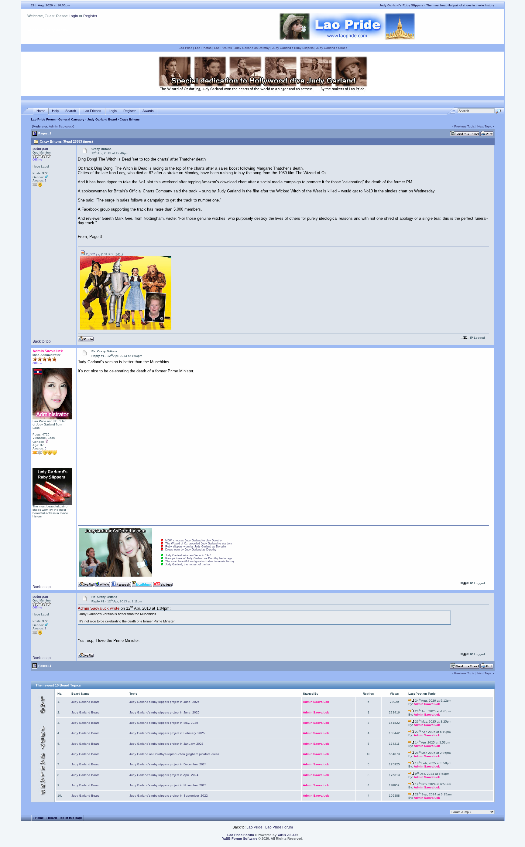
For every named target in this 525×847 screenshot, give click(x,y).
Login (73, 16)
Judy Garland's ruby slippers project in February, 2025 (167, 733)
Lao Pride (185, 47)
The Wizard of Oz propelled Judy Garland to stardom (198, 543)
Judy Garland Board (102, 119)
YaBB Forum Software (239, 838)
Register (90, 16)
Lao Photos (203, 47)
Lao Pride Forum (43, 119)
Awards (148, 111)
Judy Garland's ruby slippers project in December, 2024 (168, 764)
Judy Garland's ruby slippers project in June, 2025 (164, 712)
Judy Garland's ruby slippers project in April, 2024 (163, 775)
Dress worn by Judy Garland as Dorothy (190, 549)
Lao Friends (92, 111)
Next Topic (484, 126)
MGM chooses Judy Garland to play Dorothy (193, 540)
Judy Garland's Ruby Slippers (293, 47)
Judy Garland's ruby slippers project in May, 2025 (163, 722)
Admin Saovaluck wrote (98, 608)
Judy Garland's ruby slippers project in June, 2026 (164, 701)
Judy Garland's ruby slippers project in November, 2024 (168, 785)
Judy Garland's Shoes (331, 47)
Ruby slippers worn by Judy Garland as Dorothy (195, 546)
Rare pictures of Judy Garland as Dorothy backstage (198, 558)
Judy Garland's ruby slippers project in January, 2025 (166, 743)
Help (55, 111)
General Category (71, 119)
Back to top (42, 341)
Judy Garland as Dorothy (252, 47)
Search (70, 111)
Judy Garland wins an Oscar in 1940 (188, 555)
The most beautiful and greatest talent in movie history (200, 561)
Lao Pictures (223, 47)
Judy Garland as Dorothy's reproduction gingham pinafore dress (174, 754)
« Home (38, 817)
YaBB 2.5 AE (287, 835)
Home (40, 111)
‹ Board (51, 817)
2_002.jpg (92, 254)
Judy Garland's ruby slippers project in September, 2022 (168, 795)
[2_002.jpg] (125, 328)
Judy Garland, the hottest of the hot (188, 564)
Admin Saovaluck (61, 126)
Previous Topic (464, 126)
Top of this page (71, 817)
